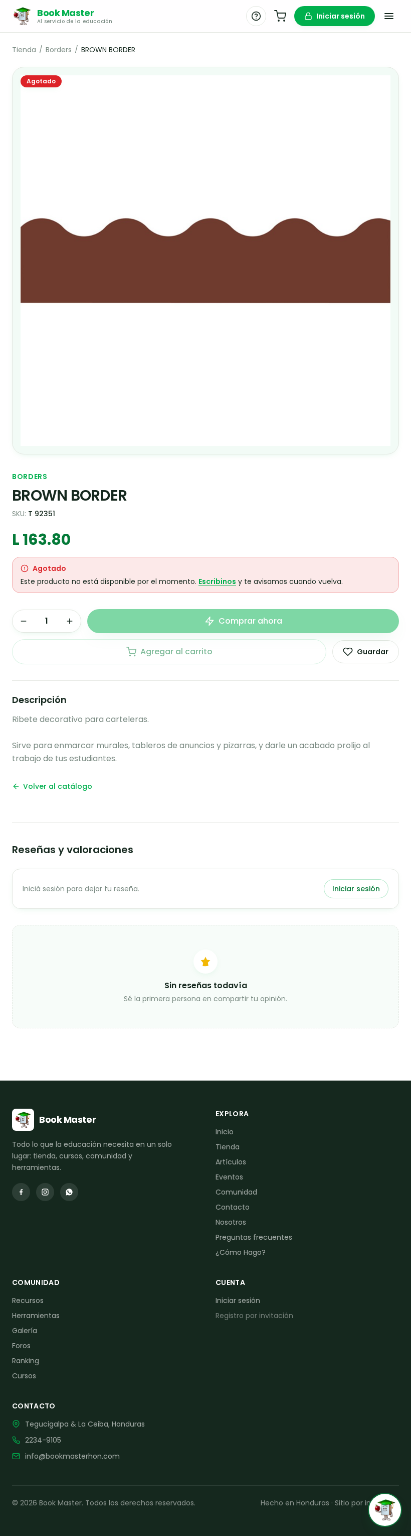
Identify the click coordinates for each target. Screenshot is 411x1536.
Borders (59, 50)
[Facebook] (21, 1192)
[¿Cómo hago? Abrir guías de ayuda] (256, 16)
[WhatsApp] (69, 1192)
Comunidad (236, 1192)
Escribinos (217, 581)
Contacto (233, 1207)
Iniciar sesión (340, 16)
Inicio (225, 1132)
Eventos (229, 1177)
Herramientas (36, 1316)
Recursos (28, 1300)
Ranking (25, 1361)
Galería (24, 1331)
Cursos (24, 1376)
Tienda (24, 50)
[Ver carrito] (280, 16)
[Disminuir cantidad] (24, 621)
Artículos (231, 1162)
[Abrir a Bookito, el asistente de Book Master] (385, 1510)
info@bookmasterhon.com (72, 1456)
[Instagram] (45, 1192)
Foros (21, 1346)
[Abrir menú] (389, 16)
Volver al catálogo (57, 786)
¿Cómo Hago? (241, 1252)
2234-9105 (43, 1440)
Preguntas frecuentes (254, 1237)
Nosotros (231, 1222)
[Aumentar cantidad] (70, 621)
